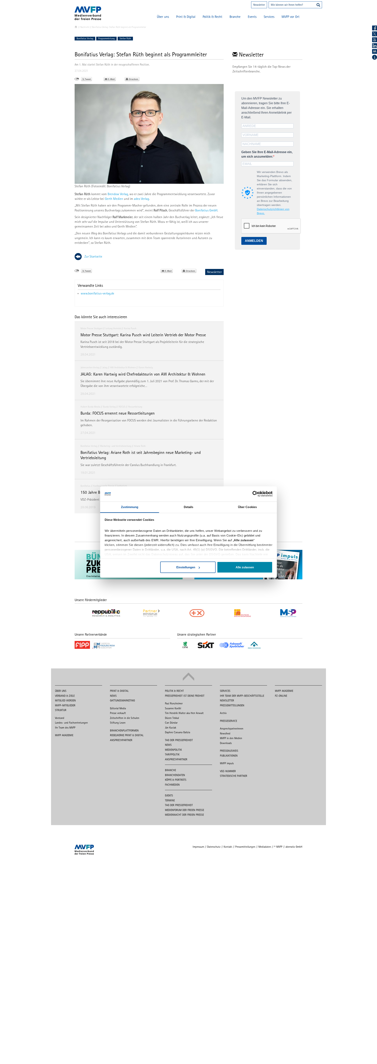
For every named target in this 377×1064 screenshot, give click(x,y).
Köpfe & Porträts (175, 779)
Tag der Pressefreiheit (179, 740)
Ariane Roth (139, 445)
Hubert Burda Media (90, 406)
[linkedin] (374, 45)
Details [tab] (188, 506)
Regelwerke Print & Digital (127, 735)
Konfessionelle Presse (103, 485)
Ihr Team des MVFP (65, 727)
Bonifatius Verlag (85, 38)
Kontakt (228, 846)
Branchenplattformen (124, 730)
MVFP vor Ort (290, 17)
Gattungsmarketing (122, 700)
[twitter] (374, 33)
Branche (235, 17)
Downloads (226, 743)
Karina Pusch (130, 328)
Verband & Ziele (65, 695)
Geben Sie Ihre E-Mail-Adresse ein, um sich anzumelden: (267, 154)
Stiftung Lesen (117, 722)
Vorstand (59, 717)
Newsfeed (225, 733)
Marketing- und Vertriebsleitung (115, 445)
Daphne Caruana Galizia (177, 732)
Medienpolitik (173, 749)
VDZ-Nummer (228, 771)
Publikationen (229, 755)
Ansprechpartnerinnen (231, 728)
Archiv (223, 713)
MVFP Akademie (64, 735)
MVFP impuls (227, 763)
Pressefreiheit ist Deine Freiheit (184, 695)
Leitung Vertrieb (113, 328)
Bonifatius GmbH (206, 210)
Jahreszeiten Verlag (90, 367)
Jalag (104, 367)
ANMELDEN (254, 240)
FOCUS (122, 406)
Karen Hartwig (146, 367)
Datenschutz (214, 846)
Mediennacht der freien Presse (184, 814)
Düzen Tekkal (172, 717)
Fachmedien (172, 784)
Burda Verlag (109, 406)
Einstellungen (185, 567)
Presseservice (228, 720)
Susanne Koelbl (173, 708)
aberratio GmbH (293, 846)
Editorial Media (118, 708)
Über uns (163, 17)
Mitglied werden (65, 700)
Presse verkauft (118, 713)
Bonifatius (85, 485)
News (113, 695)
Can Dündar (171, 722)
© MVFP (278, 846)
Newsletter (259, 4)
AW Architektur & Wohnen (123, 367)
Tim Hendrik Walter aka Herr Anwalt (184, 713)
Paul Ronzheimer (174, 703)
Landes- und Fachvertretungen (71, 722)
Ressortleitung (135, 406)
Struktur (60, 710)
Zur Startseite (93, 256)
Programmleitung (106, 38)
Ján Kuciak (170, 727)
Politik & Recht (212, 17)
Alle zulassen (245, 567)
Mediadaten (264, 846)
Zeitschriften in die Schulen (124, 717)
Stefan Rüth (125, 38)
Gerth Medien (114, 199)
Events (252, 17)
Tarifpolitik (172, 754)
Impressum (198, 846)
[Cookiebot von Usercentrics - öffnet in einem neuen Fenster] (255, 494)
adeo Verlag (141, 199)
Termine (170, 800)
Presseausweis (229, 750)
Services (269, 17)
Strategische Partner (233, 775)
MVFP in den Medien (231, 738)
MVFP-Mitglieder (65, 705)
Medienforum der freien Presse (184, 810)
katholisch (122, 485)
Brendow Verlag (118, 194)
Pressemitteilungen (232, 705)
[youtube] (374, 39)
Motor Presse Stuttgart (91, 328)
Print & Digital (185, 17)
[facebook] (374, 28)
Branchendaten (175, 775)
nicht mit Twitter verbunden (77, 79)
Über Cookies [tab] (247, 506)
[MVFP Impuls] (374, 51)
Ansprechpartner (121, 740)
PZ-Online (281, 695)
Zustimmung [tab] (129, 506)
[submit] (318, 5)
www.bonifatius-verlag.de (97, 293)
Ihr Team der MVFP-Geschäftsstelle (242, 695)
